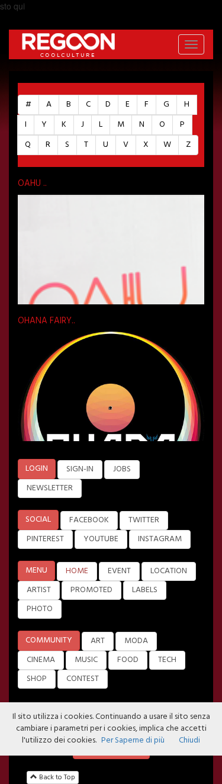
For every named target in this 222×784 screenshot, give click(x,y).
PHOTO (40, 609)
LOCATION (168, 571)
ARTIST (39, 590)
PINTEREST (45, 539)
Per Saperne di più (133, 740)
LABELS (144, 590)
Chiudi (189, 740)
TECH (167, 660)
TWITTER (143, 520)
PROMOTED (91, 590)
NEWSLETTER (50, 488)
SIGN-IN (80, 469)
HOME (77, 571)
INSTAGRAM (160, 539)
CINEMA (41, 660)
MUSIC (86, 660)
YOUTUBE (100, 539)
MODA (136, 641)
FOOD (128, 660)
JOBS (122, 469)
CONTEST (82, 679)
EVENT (119, 571)
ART (98, 641)
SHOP (37, 679)
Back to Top (56, 777)
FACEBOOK (89, 520)
